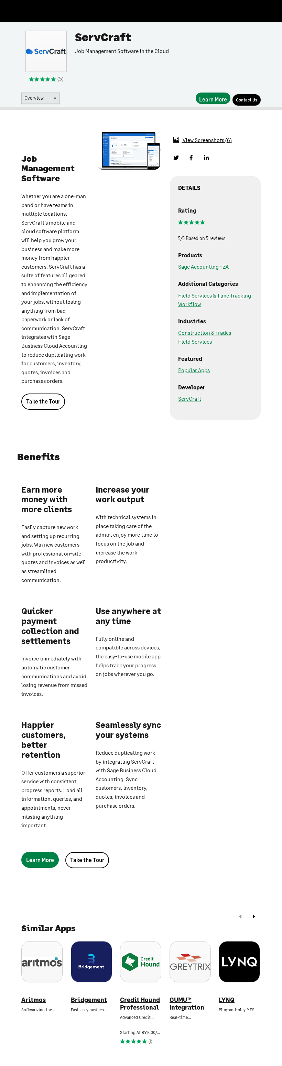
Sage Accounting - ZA (203, 266)
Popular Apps (194, 370)
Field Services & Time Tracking (214, 295)
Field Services (195, 341)
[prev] (240, 917)
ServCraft (189, 398)
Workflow (189, 304)
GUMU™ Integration (187, 1003)
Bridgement (89, 999)
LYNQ (227, 999)
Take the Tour (43, 401)
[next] (254, 917)
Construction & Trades (204, 332)
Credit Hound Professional (140, 1003)
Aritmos (33, 999)
